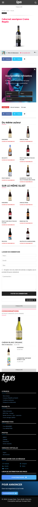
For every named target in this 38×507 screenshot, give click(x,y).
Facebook (6, 463)
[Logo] (19, 2)
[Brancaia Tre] (28, 213)
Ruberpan (5, 139)
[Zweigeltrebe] (28, 131)
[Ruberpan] (10, 131)
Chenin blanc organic (12, 342)
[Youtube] (3, 468)
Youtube (6, 468)
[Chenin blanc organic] (19, 328)
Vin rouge (23, 107)
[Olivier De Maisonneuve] (4, 53)
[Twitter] (20, 466)
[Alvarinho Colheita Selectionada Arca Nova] (28, 170)
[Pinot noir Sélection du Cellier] (28, 150)
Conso (7, 10)
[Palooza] (10, 233)
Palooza (4, 241)
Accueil (3, 10)
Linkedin (6, 466)
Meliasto (4, 158)
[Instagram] (20, 463)
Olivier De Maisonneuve (13, 52)
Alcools (12, 10)
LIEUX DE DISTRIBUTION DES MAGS (14, 471)
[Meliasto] (10, 150)
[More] (24, 59)
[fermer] (35, 69)
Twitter (23, 466)
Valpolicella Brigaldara (27, 241)
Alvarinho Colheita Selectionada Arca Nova (27, 178)
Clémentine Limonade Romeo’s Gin (24, 358)
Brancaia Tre (24, 221)
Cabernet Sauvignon (14, 107)
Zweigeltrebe (24, 139)
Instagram (24, 463)
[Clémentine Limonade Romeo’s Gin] (9, 361)
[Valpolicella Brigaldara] (28, 233)
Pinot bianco (6, 178)
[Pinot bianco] (10, 170)
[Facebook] (3, 463)
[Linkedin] (3, 466)
